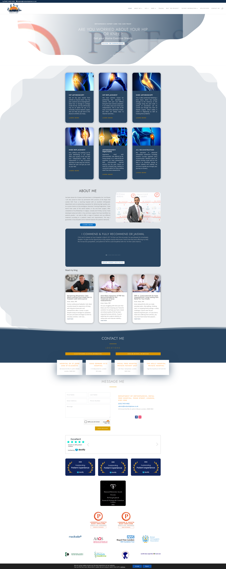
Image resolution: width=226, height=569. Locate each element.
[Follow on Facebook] (136, 417)
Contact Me (215, 8)
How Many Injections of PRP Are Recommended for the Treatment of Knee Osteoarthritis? (112, 298)
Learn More (74, 118)
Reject (147, 566)
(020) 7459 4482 (124, 404)
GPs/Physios (204, 8)
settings (122, 567)
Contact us (113, 47)
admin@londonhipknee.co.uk (128, 406)
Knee (152, 8)
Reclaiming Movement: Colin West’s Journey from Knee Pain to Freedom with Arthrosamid (79, 297)
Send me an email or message (138, 354)
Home (130, 8)
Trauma (161, 8)
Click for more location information (88, 354)
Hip (146, 8)
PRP (76, 301)
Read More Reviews (113, 262)
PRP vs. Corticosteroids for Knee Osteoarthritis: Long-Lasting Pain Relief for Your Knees (146, 297)
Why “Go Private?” (172, 8)
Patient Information (189, 8)
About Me (137, 8)
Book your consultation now (113, 31)
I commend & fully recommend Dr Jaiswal (113, 234)
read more (70, 319)
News (72, 301)
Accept (137, 566)
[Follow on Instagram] (140, 417)
